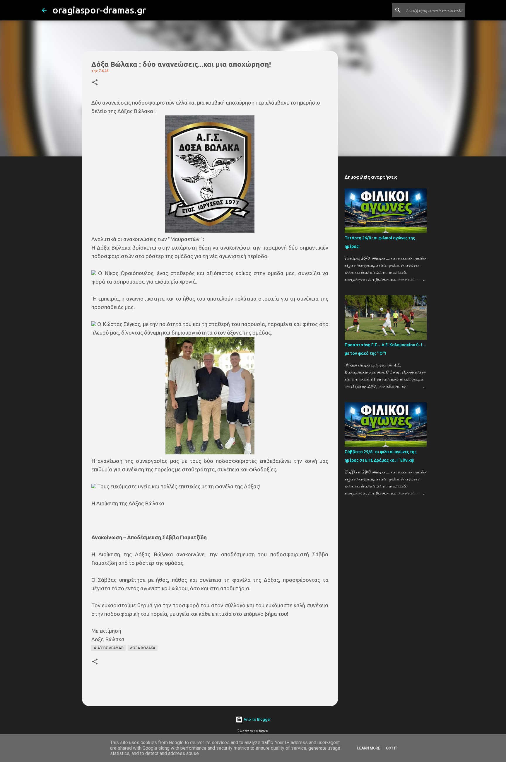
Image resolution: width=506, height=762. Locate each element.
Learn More (368, 748)
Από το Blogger (257, 719)
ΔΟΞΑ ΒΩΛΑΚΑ (142, 648)
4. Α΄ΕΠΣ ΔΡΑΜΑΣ (108, 648)
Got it (391, 748)
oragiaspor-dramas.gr (99, 10)
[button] (94, 83)
